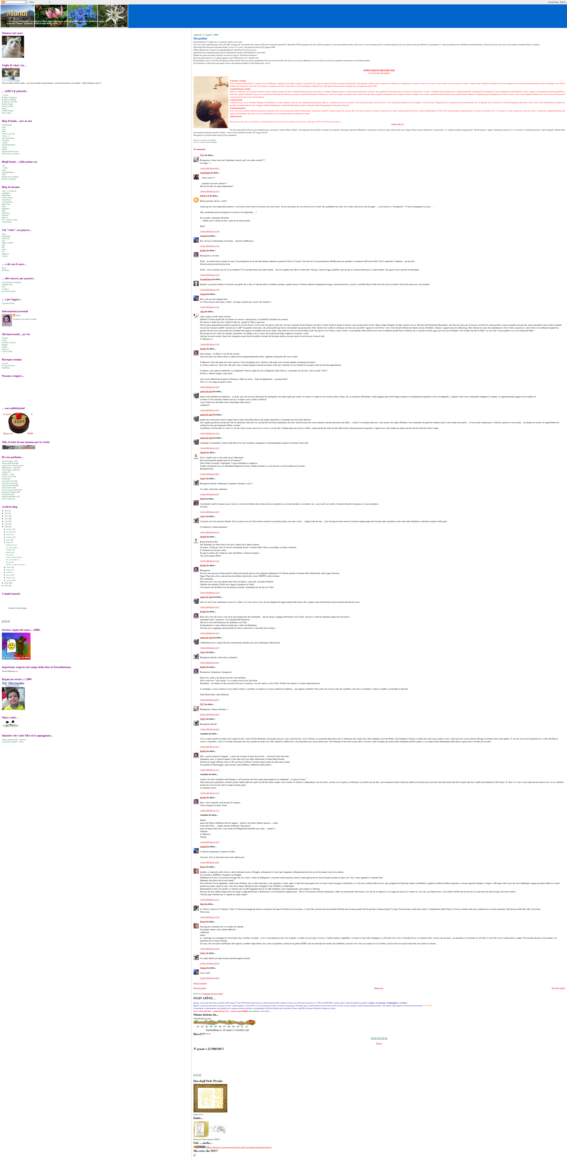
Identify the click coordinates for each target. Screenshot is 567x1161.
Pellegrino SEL (7, 284)
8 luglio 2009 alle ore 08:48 (209, 978)
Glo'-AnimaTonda (8, 138)
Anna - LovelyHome (9, 191)
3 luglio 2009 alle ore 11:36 (209, 275)
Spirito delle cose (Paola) (10, 153)
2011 (7, 521)
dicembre (9, 529)
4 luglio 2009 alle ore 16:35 (209, 512)
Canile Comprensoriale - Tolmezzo (14, 739)
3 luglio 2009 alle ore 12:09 (209, 289)
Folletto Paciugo (7, 110)
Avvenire (5, 363)
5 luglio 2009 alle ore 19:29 (209, 607)
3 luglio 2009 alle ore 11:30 (209, 246)
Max (3, 245)
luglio (8, 542)
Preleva (379, 1043)
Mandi (16, 12)
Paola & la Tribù (7, 106)
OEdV (4, 174)
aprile (8, 572)
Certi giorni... (10, 555)
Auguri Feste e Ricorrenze (11, 465)
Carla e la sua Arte (8, 134)
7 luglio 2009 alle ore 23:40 (209, 917)
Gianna (203, 235)
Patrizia (4, 149)
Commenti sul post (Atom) (212, 993)
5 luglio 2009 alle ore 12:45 (209, 592)
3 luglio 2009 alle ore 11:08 (209, 231)
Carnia (4, 340)
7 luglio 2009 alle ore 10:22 (209, 746)
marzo (8, 575)
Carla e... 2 (5, 136)
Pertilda (4, 347)
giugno (9, 567)
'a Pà (3, 165)
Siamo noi (5, 349)
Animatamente (7, 125)
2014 (7, 513)
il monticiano (206, 279)
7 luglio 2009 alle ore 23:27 (209, 899)
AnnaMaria (6, 193)
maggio (9, 570)
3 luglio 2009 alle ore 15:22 (209, 448)
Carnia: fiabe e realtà (9, 470)
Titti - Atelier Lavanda (9, 220)
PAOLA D (204, 195)
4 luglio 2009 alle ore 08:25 (209, 494)
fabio (202, 904)
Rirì (3, 247)
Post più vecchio (558, 988)
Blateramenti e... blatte (9, 467)
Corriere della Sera (8, 365)
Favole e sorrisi (7, 476)
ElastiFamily (6, 236)
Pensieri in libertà (211, 142)
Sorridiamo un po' (11, 545)
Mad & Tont (6, 204)
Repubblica (6, 368)
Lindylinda (205, 172)
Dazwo (203, 866)
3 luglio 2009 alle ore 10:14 (209, 191)
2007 (7, 585)
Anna (4, 127)
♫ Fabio (5, 168)
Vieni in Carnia (7, 351)
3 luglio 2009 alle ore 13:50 (209, 344)
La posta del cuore (8, 481)
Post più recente (199, 988)
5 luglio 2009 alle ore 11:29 (209, 561)
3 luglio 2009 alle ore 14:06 (209, 387)
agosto (8, 540)
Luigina (4, 142)
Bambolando (6, 195)
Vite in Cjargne (7, 499)
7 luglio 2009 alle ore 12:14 (209, 793)
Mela (3, 211)
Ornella (4, 147)
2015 (7, 510)
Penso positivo (7, 487)
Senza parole (6, 494)
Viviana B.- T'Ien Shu (9, 102)
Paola (202, 498)
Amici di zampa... (8, 461)
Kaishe (203, 250)
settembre (9, 537)
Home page (378, 988)
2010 (7, 524)
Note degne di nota (8, 483)
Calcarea (5, 338)
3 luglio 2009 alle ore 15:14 (209, 410)
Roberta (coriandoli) (9, 179)
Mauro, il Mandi (7, 243)
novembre (10, 532)
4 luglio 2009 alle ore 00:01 (209, 474)
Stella (4, 249)
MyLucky (5, 215)
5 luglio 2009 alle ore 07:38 (209, 532)
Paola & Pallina (7, 104)
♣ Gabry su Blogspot (9, 97)
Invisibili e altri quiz (9, 342)
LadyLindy (6, 238)
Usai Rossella (6, 222)
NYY (202, 155)
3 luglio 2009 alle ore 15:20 (209, 433)
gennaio (9, 580)
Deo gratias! (10, 562)
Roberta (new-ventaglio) (10, 177)
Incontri (4, 479)
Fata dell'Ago (6, 200)
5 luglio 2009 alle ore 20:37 (209, 633)
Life (3, 240)
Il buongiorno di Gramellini (11, 282)
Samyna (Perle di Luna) (10, 151)
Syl (3, 251)
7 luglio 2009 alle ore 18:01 (209, 862)
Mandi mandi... (11, 552)
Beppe (4, 108)
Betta (3, 131)
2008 (7, 583)
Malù (3, 206)
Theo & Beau (6, 113)
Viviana (4, 256)
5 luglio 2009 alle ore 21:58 (209, 648)
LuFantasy (5, 140)
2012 (7, 518)
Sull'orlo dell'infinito (9, 496)
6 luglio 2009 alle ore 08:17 (209, 700)
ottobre (9, 534)
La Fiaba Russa (7, 202)
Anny (4, 129)
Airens (4, 170)
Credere (202, 142)
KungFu (5, 345)
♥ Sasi (4, 268)
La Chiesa (5, 289)
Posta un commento (200, 983)
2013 (7, 516)
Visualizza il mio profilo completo (25, 319)
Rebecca (5, 217)
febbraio (9, 577)
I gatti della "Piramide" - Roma (12, 742)
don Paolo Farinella (9, 291)
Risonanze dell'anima (9, 492)
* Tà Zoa (5, 95)
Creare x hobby (7, 197)
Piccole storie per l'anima (10, 490)
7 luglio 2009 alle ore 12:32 (209, 810)
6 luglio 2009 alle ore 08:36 (209, 714)
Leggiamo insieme (8, 303)
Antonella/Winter (8, 172)
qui (16, 671)
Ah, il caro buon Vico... (13, 560)
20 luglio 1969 (10, 550)
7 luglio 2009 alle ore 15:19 (209, 842)
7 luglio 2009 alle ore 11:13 (209, 770)
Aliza (202, 311)
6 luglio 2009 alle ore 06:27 (209, 662)
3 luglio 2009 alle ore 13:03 (209, 307)
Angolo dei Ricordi (8, 463)
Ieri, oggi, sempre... (12, 547)
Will (3, 287)
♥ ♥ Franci (5, 270)
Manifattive (6, 208)
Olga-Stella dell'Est (8, 145)
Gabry (203, 478)
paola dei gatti (206, 391)
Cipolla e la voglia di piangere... (16, 564)
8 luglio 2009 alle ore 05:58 (209, 963)
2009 (7, 526)
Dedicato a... (6, 474)
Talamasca (5, 254)
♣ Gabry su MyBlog (9, 99)
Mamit (203, 452)
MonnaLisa (6, 213)
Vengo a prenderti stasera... (14, 557)
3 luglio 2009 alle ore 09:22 (209, 168)
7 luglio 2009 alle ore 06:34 (209, 729)
